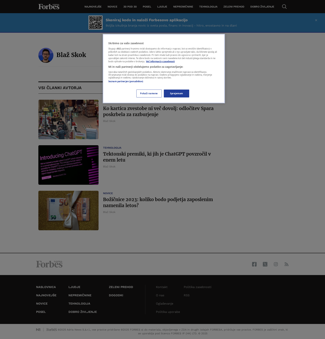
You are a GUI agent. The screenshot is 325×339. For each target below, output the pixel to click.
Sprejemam (176, 93)
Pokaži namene (149, 93)
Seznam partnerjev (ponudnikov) (125, 81)
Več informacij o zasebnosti (160, 61)
